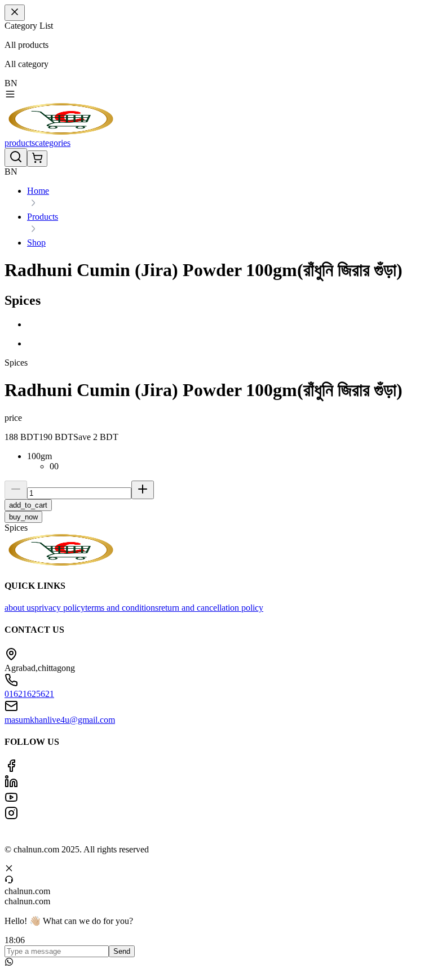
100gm (39, 456)
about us (19, 607)
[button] (227, 324)
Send (121, 951)
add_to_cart (28, 505)
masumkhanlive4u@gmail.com (60, 720)
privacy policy (59, 607)
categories (52, 143)
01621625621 (29, 694)
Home (38, 191)
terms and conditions (121, 607)
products (20, 143)
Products (42, 216)
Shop (36, 242)
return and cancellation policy (210, 607)
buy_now (23, 517)
